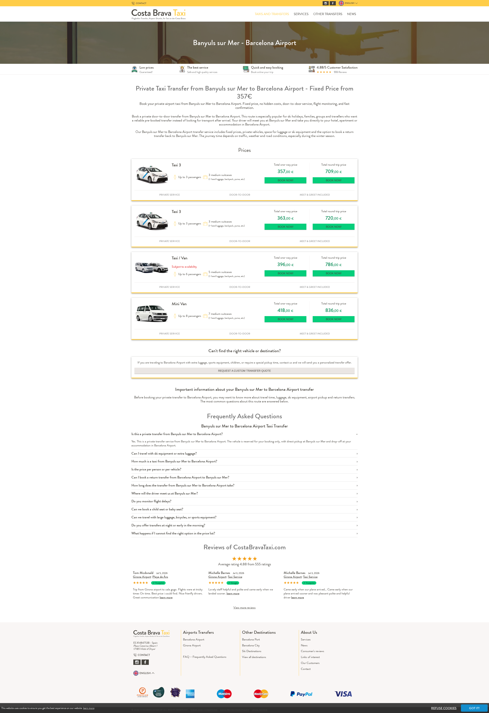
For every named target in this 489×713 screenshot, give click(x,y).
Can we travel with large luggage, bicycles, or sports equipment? (173, 517)
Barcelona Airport (193, 639)
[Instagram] (326, 3)
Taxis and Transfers (272, 14)
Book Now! (285, 180)
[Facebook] (333, 3)
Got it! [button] (474, 708)
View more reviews (244, 607)
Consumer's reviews (312, 651)
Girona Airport (142, 577)
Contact (306, 669)
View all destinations (254, 657)
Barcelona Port (251, 639)
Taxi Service (235, 577)
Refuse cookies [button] (444, 708)
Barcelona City (251, 645)
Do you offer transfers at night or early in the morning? (168, 525)
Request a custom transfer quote (244, 370)
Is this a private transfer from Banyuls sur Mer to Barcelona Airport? (177, 434)
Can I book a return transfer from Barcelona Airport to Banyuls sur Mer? (180, 477)
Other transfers (327, 14)
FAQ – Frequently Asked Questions (204, 657)
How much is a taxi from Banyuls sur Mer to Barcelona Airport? (174, 461)
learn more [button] (88, 708)
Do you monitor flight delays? (151, 501)
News (351, 14)
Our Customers (310, 663)
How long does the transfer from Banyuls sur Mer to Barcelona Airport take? (182, 485)
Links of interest (310, 657)
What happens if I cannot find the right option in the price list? (173, 533)
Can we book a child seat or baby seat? (157, 509)
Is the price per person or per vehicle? (156, 469)
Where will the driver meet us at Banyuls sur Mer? (164, 493)
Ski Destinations (251, 651)
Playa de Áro (160, 577)
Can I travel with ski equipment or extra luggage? (164, 454)
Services (301, 14)
